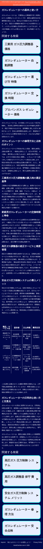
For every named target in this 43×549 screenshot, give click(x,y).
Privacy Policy (37, 542)
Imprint (3, 542)
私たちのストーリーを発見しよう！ (19, 542)
